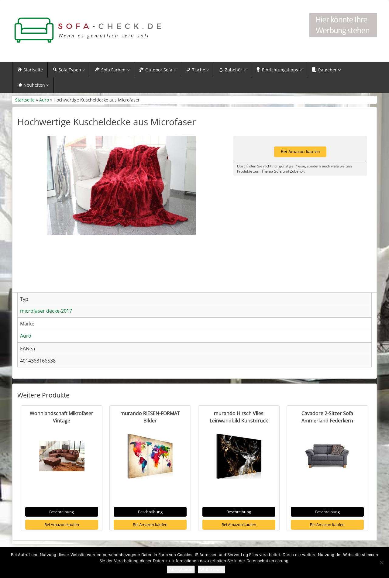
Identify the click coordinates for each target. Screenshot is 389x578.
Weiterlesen (211, 569)
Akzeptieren (180, 569)
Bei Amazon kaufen (61, 524)
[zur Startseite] (88, 30)
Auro (44, 100)
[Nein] (381, 562)
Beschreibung (61, 511)
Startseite (25, 100)
